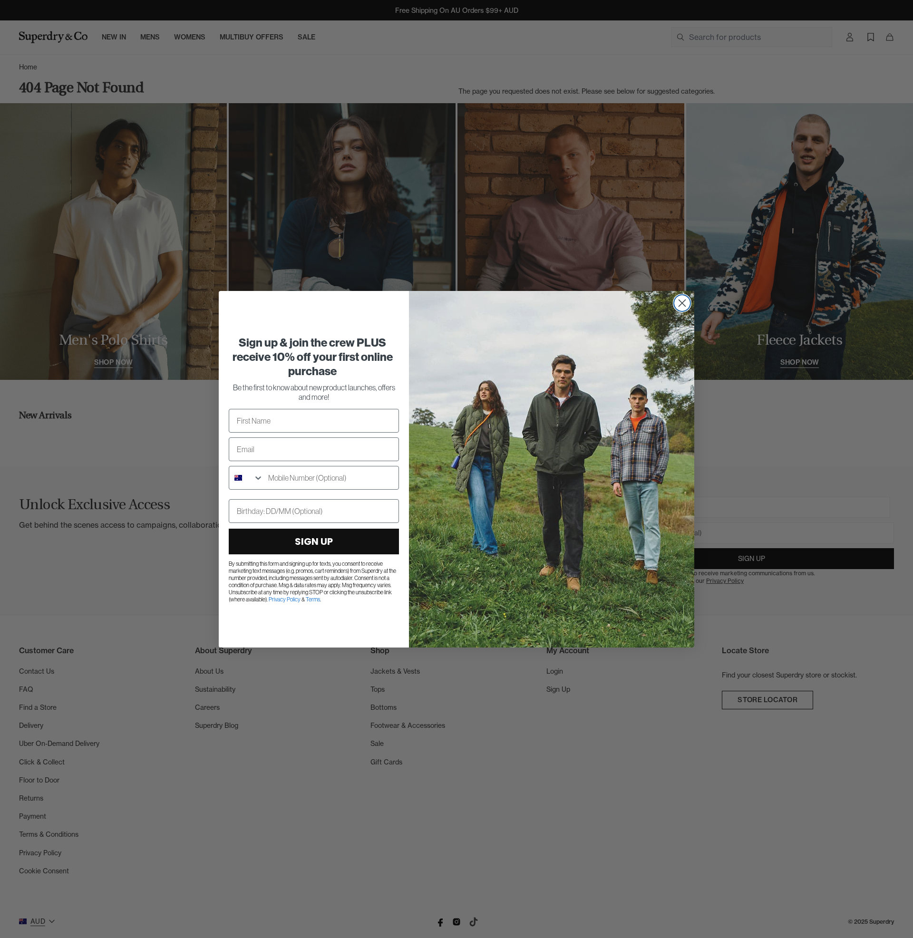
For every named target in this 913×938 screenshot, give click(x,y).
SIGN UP (314, 541)
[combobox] (246, 477)
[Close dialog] (682, 303)
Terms (313, 599)
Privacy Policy (285, 599)
